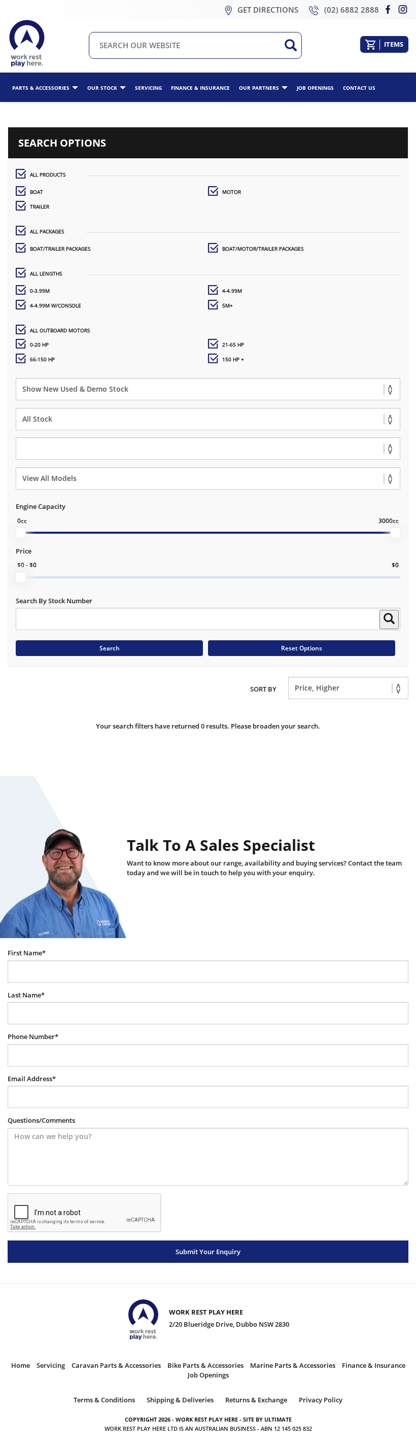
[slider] (21, 533)
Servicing (148, 87)
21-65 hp (233, 344)
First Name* (27, 952)
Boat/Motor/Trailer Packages (262, 248)
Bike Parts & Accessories (205, 1365)
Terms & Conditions (104, 1399)
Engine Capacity (40, 506)
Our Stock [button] (102, 87)
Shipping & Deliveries (180, 1399)
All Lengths (46, 273)
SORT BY (263, 689)
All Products (47, 174)
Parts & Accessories (41, 87)
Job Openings (315, 87)
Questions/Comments (41, 1120)
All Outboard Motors (60, 330)
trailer (39, 206)
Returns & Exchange (256, 1399)
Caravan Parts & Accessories (116, 1365)
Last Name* (26, 994)
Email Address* (32, 1078)
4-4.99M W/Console (55, 305)
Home (20, 1365)
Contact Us (359, 87)
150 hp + (233, 359)
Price (23, 551)
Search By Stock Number (54, 600)
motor (231, 191)
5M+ (227, 305)
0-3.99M (40, 290)
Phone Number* (33, 1036)
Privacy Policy (320, 1399)
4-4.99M (232, 290)
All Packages (47, 231)
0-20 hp (39, 344)
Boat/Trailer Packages (60, 248)
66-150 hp (42, 359)
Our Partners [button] (259, 87)
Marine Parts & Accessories (292, 1365)
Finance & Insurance (200, 87)
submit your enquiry (208, 1251)
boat (36, 191)
